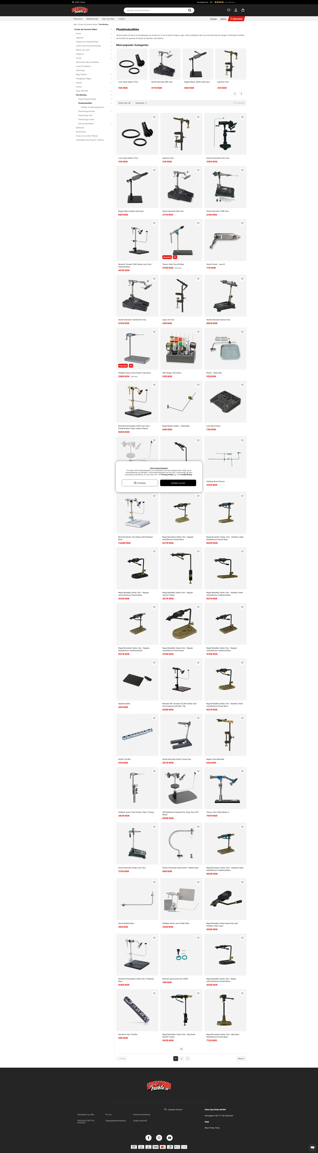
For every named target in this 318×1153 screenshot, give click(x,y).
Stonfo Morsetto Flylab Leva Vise (131, 868)
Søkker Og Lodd (82, 50)
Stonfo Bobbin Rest (126, 923)
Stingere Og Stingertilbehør (87, 42)
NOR (80, 2)
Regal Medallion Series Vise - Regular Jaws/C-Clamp (177, 593)
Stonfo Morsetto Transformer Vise (132, 320)
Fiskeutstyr (78, 19)
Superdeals (237, 19)
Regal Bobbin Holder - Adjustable (176, 426)
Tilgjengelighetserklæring (115, 1121)
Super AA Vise (168, 320)
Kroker (78, 33)
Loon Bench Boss (213, 426)
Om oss (108, 1114)
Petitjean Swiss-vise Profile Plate (175, 923)
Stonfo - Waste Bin (214, 373)
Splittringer (80, 70)
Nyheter (213, 19)
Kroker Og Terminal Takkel (88, 24)
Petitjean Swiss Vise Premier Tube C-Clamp (136, 812)
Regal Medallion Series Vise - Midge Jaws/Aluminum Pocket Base (221, 980)
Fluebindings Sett (85, 115)
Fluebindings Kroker (86, 119)
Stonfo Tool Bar (124, 759)
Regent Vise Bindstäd (215, 759)
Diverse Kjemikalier (86, 123)
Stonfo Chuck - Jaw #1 (215, 264)
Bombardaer (81, 132)
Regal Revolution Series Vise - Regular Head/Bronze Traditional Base (133, 649)
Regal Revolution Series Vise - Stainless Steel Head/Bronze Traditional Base (224, 869)
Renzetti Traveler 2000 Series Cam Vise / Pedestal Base (135, 265)
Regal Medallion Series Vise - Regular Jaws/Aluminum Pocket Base (133, 593)
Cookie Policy (186, 474)
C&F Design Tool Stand (171, 373)
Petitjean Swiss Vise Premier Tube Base (134, 373)
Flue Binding (103, 24)
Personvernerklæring (141, 1114)
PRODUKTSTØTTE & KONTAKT (86, 1122)
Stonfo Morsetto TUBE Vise (217, 211)
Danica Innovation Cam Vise (217, 158)
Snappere (80, 54)
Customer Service (175, 1109)
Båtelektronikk (92, 19)
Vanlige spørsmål (140, 1121)
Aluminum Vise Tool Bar (127, 1034)
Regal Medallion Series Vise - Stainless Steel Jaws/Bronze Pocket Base (224, 704)
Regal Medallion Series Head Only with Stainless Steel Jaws (222, 924)
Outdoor (121, 19)
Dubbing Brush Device (215, 481)
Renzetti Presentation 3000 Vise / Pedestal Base (136, 980)
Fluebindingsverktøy (86, 111)
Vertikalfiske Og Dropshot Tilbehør (90, 140)
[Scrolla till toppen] (181, 1049)
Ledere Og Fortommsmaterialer (88, 46)
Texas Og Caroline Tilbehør (87, 136)
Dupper (79, 83)
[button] (227, 2)
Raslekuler (80, 128)
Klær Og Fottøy (108, 19)
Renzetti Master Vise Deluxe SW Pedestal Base (135, 538)
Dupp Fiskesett (82, 91)
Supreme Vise (223, 82)
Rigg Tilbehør (81, 74)
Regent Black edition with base (197, 82)
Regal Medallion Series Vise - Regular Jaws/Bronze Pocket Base (177, 649)
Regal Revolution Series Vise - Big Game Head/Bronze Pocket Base (222, 1035)
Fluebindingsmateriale (87, 99)
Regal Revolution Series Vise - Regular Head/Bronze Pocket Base (178, 538)
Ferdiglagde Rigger (83, 78)
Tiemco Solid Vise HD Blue (173, 264)
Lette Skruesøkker (83, 66)
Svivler (78, 58)
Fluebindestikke (85, 103)
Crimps (79, 87)
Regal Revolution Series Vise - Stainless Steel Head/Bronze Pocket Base (224, 538)
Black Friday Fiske (212, 1128)
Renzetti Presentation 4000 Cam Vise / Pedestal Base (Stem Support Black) (134, 427)
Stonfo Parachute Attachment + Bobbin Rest (180, 868)
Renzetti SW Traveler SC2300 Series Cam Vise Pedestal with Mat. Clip (179, 704)
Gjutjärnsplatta (124, 703)
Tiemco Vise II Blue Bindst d (217, 812)
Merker (223, 19)
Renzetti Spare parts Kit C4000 (175, 979)
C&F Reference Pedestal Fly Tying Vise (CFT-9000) (180, 813)
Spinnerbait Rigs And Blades (87, 62)
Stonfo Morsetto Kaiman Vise (218, 320)
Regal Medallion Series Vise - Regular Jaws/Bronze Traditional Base (221, 649)
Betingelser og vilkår (86, 1114)
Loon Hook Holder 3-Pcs (128, 82)
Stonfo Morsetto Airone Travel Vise (176, 759)
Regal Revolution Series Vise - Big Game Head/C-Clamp (178, 1035)
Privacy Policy (167, 474)
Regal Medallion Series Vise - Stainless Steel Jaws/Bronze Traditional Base (224, 593)
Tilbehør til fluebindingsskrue (92, 107)
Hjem (75, 24)
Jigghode (80, 37)
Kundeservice (202, 2)
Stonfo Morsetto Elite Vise (162, 82)
